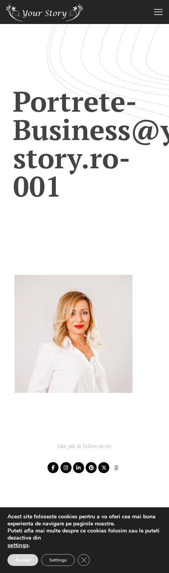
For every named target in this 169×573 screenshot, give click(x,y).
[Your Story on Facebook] (53, 467)
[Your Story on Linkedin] (78, 467)
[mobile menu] (158, 11)
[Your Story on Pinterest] (91, 467)
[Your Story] (44, 12)
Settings (58, 560)
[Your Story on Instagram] (66, 467)
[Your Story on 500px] (116, 467)
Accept (22, 560)
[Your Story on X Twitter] (103, 467)
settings (18, 545)
